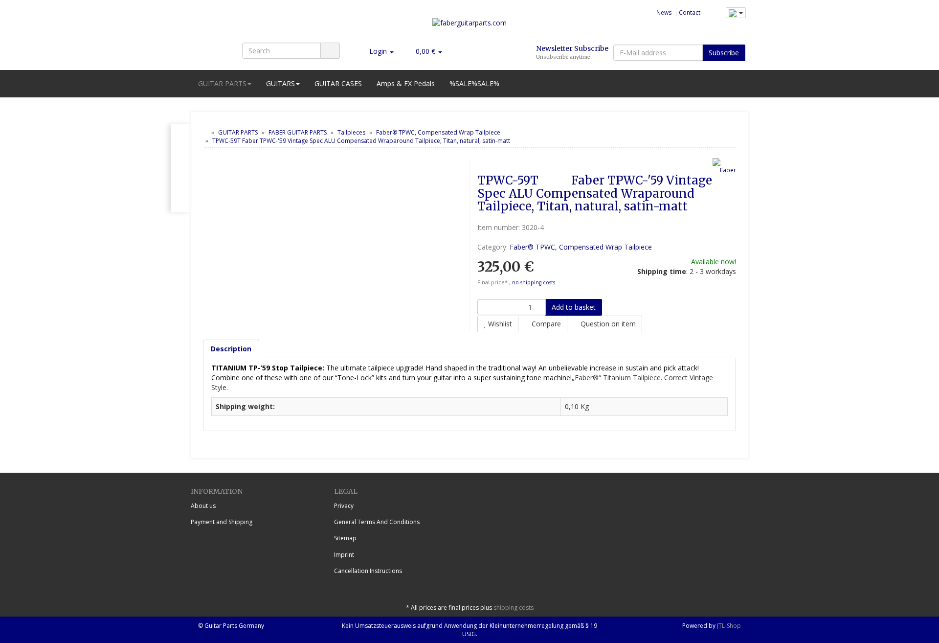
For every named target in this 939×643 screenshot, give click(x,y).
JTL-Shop (729, 625)
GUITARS (280, 83)
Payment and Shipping (221, 522)
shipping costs (513, 607)
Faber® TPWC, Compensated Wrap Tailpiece (581, 247)
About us (203, 506)
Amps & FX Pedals (406, 83)
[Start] (205, 132)
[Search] (330, 50)
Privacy (344, 506)
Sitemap (345, 538)
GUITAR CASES (338, 83)
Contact (689, 12)
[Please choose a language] (736, 12)
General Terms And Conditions (377, 522)
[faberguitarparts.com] (469, 26)
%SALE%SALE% (474, 83)
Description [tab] (231, 348)
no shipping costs (533, 282)
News (664, 12)
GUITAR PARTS (222, 83)
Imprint (344, 555)
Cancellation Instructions (368, 571)
